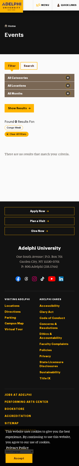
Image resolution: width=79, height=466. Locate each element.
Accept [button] (19, 458)
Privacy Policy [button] (17, 447)
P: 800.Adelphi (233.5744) (39, 266)
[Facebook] (18, 278)
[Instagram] (34, 278)
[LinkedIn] (61, 278)
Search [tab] (29, 66)
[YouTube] (51, 278)
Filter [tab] (12, 66)
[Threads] (26, 278)
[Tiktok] (42, 278)
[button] (42, 5)
